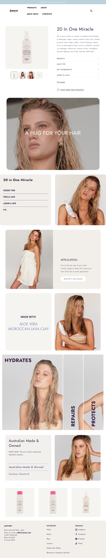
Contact (49, 543)
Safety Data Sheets (54, 548)
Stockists (47, 14)
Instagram (81, 530)
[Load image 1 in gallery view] (14, 75)
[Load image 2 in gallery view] (22, 75)
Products (32, 7)
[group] (19, 502)
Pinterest (81, 539)
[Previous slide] (8, 502)
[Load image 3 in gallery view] (30, 75)
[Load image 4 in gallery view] (39, 75)
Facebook (82, 534)
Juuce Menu (32, 14)
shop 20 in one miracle (73, 279)
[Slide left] (7, 75)
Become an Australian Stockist (58, 552)
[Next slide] (97, 502)
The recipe (61, 82)
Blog (48, 539)
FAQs (49, 529)
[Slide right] (46, 75)
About (44, 7)
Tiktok (80, 543)
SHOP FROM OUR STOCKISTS (72, 90)
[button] (79, 58)
